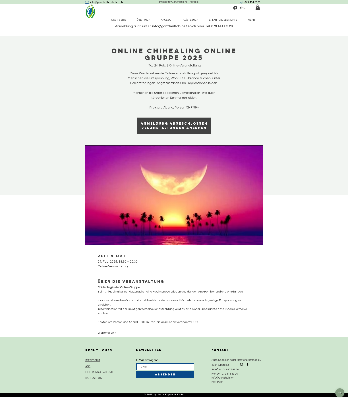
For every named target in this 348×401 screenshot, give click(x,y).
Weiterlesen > (107, 332)
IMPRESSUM (92, 360)
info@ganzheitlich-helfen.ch (106, 2)
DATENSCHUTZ (94, 378)
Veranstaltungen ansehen (174, 128)
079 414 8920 (252, 2)
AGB (87, 366)
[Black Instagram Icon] (241, 364)
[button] (257, 7)
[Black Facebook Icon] (247, 364)
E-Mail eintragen (146, 360)
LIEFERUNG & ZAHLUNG (99, 372)
